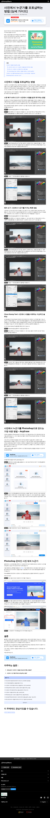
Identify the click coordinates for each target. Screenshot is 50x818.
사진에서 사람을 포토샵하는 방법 (13, 65)
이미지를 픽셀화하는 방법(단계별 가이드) (14, 683)
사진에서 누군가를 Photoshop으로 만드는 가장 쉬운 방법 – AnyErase (20, 73)
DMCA (26, 807)
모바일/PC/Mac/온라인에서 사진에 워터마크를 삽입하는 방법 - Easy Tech (21, 697)
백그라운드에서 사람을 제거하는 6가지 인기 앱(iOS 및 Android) (19, 699)
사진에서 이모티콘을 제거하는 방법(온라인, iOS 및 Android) (18, 685)
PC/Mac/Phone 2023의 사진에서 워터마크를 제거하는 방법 (18, 687)
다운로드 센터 (6, 767)
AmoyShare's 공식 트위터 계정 (48, 798)
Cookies (33, 807)
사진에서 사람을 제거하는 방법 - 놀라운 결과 (15, 692)
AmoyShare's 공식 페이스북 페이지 (44, 798)
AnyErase (23, 758)
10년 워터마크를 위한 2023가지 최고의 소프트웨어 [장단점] (18, 680)
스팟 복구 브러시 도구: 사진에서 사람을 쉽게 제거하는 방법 (20, 67)
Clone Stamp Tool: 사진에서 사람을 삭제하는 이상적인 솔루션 (21, 71)
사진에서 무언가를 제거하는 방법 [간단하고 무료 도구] (17, 690)
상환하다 (38, 807)
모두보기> (25, 702)
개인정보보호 (15, 807)
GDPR (30, 807)
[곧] (41, 798)
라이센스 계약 (21, 807)
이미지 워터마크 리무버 (31, 758)
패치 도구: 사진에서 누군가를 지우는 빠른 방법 (18, 69)
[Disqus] (25, 736)
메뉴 (48, 1)
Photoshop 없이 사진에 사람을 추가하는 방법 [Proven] (17, 694)
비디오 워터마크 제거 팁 (10, 712)
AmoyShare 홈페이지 (6, 1)
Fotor (22, 568)
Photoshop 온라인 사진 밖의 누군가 (13, 75)
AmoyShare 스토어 (17, 767)
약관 (11, 807)
